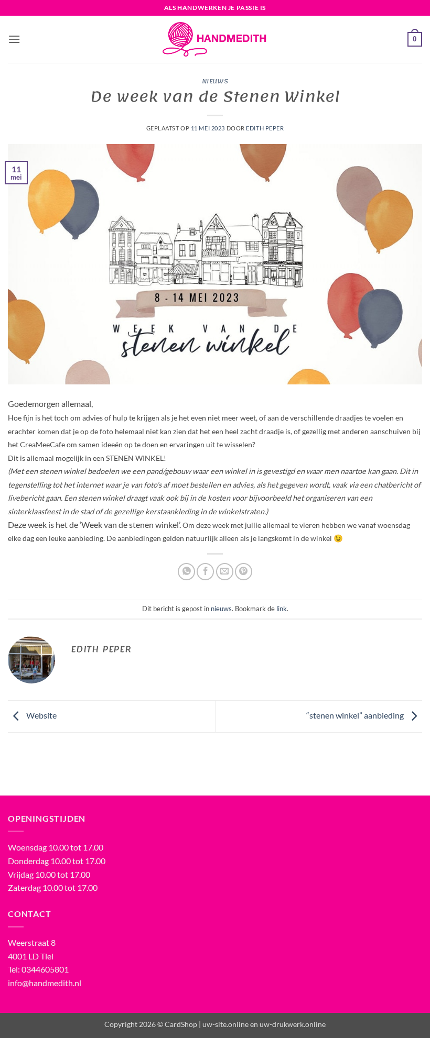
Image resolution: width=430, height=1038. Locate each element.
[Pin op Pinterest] (243, 571)
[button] (14, 39)
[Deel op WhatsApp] (186, 571)
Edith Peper (265, 128)
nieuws (215, 81)
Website (41, 715)
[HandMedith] (215, 39)
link (281, 608)
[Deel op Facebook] (205, 571)
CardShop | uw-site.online (207, 1024)
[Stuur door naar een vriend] (224, 571)
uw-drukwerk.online (293, 1024)
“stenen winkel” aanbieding (355, 715)
